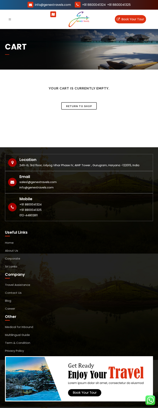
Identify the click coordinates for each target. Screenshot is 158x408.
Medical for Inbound (19, 327)
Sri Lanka (11, 266)
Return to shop (79, 106)
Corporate (12, 258)
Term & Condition (17, 343)
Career (10, 309)
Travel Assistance (17, 285)
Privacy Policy (14, 351)
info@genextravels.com (53, 5)
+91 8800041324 (94, 5)
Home (9, 243)
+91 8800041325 (119, 5)
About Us (11, 251)
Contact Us (13, 293)
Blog (8, 301)
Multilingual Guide (17, 335)
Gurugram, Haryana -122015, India (83, 14)
